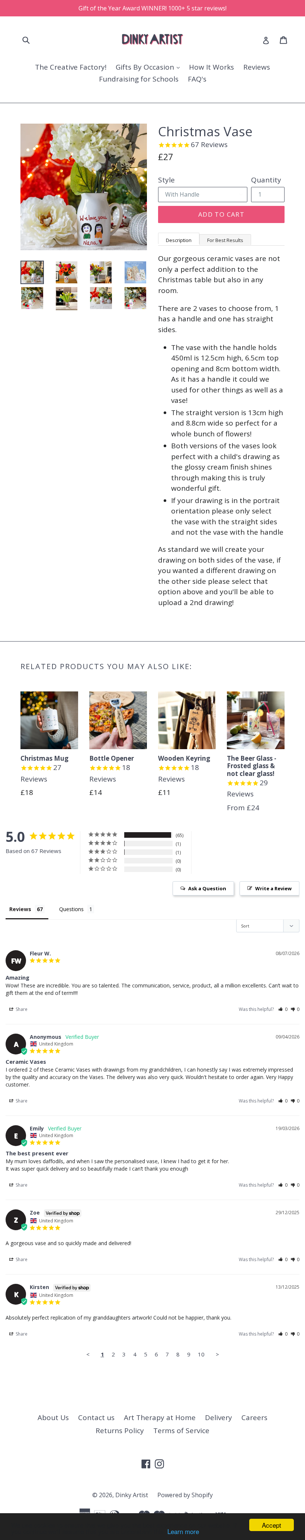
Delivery (218, 1417)
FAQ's (197, 79)
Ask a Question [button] (207, 888)
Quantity (266, 180)
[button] (283, 1009)
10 (201, 1354)
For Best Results (225, 240)
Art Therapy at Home (160, 1417)
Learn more (183, 1531)
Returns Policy (120, 1430)
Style (166, 180)
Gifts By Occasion (146, 67)
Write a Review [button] (273, 888)
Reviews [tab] (20, 909)
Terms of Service (181, 1430)
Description (179, 240)
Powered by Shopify (185, 1495)
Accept (271, 1525)
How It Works (211, 67)
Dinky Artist (131, 1495)
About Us (53, 1417)
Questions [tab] (71, 909)
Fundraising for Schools (139, 79)
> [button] (217, 1354)
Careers (254, 1417)
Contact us (96, 1417)
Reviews (256, 67)
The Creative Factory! (70, 67)
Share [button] (21, 1009)
